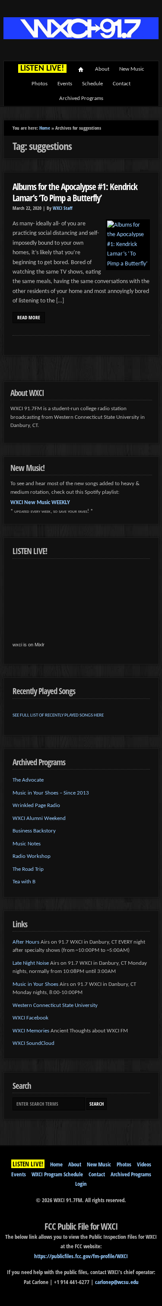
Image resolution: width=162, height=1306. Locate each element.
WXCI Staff (63, 208)
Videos (144, 1164)
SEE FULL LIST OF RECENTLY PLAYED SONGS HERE (58, 715)
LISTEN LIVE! (28, 1164)
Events (64, 84)
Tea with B (24, 882)
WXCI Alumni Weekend (39, 818)
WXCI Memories (31, 1031)
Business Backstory (34, 831)
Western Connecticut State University (55, 1005)
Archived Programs (81, 98)
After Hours (26, 942)
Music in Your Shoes (35, 984)
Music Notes (27, 844)
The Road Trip (28, 869)
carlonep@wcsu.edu (117, 1282)
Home (80, 69)
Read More (28, 318)
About (102, 69)
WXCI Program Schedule (57, 1174)
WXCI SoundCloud (33, 1043)
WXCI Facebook (30, 1018)
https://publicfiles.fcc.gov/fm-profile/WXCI (81, 1256)
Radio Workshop (32, 856)
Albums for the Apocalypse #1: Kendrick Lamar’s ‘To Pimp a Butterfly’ (75, 192)
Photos (40, 84)
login (81, 1184)
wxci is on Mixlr (28, 644)
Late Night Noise (31, 963)
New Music (131, 69)
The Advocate (28, 780)
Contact (121, 84)
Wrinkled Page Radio (36, 805)
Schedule (92, 84)
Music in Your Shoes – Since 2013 (51, 793)
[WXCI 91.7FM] (81, 37)
